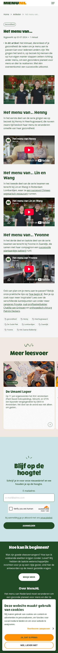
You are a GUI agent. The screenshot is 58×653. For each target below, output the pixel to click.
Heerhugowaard (41, 319)
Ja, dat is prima (29, 637)
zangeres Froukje (13, 304)
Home (6, 14)
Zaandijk (44, 324)
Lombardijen (29, 324)
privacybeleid (46, 517)
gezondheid (12, 319)
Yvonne (10, 330)
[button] (52, 3)
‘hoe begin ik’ (36, 294)
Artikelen (17, 14)
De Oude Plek (12, 324)
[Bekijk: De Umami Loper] (29, 395)
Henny (25, 319)
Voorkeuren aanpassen (38, 628)
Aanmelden (29, 525)
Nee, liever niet (29, 645)
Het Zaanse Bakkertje (27, 330)
